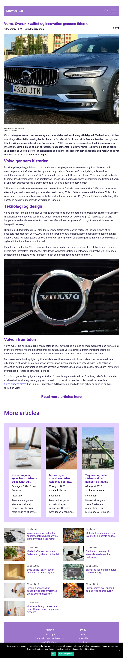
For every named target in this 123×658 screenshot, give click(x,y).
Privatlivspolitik (65, 654)
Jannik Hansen (59, 490)
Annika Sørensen (34, 29)
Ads (83, 634)
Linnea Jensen (96, 490)
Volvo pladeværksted (15, 384)
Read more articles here (61, 396)
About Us (83, 638)
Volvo (116, 27)
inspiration (17, 495)
